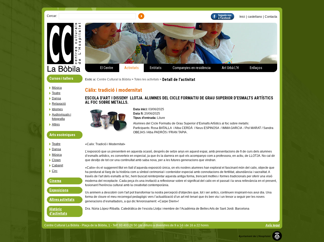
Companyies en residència (192, 68)
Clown (56, 160)
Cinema (55, 181)
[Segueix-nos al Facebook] (225, 16)
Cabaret (57, 165)
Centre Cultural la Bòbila (114, 79)
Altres (56, 124)
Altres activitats (61, 199)
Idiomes (57, 109)
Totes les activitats (146, 79)
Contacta (271, 16)
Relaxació (59, 103)
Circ (54, 171)
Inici (242, 16)
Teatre (56, 93)
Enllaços (256, 68)
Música (57, 88)
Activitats (131, 68)
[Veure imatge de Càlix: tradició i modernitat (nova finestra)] (108, 131)
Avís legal (273, 225)
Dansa (56, 98)
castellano (255, 16)
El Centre (106, 68)
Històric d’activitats (58, 211)
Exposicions (58, 190)
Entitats (155, 68)
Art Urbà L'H (230, 68)
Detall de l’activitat (178, 79)
